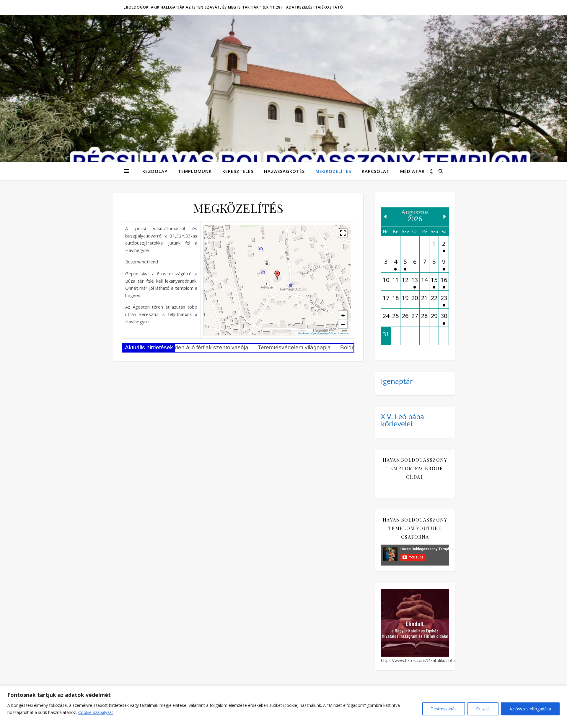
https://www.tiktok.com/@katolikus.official (421, 660)
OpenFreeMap (319, 333)
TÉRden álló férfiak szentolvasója (191, 347)
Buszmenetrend (141, 262)
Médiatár (412, 171)
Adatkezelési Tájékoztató (314, 7)
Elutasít (483, 709)
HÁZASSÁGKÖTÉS (284, 171)
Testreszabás (444, 709)
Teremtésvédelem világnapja (279, 347)
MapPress (303, 333)
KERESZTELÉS (237, 171)
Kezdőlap (154, 171)
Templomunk (195, 171)
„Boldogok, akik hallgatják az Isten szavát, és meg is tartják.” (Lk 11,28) (203, 7)
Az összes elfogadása (530, 709)
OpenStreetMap (340, 333)
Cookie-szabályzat (95, 712)
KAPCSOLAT (376, 171)
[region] (283, 703)
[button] (277, 275)
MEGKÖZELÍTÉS (333, 171)
